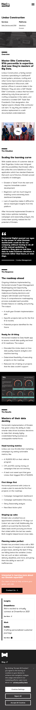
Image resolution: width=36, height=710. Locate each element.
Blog (5, 662)
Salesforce (22, 25)
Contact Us (11, 590)
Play (18, 131)
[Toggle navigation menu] (33, 4)
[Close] (33, 668)
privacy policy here (20, 682)
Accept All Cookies (18, 703)
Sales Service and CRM (9, 25)
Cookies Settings (18, 689)
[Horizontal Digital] (6, 5)
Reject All (18, 696)
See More (8, 616)
